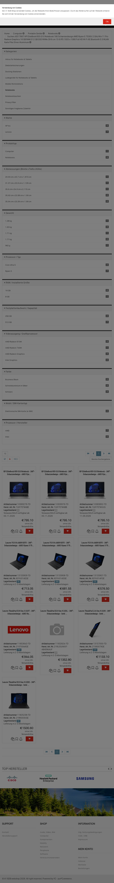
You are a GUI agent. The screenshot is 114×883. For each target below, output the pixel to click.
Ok (107, 21)
